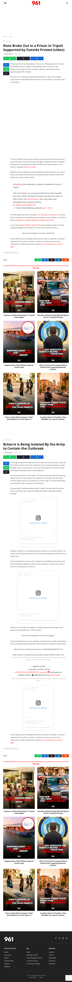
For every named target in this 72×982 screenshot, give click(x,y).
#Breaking (17, 184)
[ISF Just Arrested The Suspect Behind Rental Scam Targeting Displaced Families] (53, 342)
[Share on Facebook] (37, 58)
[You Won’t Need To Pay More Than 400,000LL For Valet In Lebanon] (53, 394)
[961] (36, 3)
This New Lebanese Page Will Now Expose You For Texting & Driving (53, 316)
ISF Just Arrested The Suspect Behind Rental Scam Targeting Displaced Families (53, 367)
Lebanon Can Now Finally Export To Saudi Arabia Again (19, 316)
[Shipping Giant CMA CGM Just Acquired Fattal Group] (19, 342)
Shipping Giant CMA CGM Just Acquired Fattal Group (19, 366)
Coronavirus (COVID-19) (11, 252)
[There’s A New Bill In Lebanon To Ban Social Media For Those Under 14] (19, 394)
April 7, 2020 (47, 208)
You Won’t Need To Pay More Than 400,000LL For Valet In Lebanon (53, 418)
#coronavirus (33, 199)
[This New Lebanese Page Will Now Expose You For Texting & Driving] (53, 292)
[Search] (67, 3)
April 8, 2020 (55, 675)
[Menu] (5, 3)
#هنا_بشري (43, 672)
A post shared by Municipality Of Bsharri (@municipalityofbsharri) (38, 620)
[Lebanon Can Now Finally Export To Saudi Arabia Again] (19, 292)
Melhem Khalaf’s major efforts (30, 225)
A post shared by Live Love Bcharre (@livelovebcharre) (38, 543)
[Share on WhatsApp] (9, 58)
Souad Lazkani (8, 54)
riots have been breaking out (47, 215)
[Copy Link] (23, 58)
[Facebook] (6, 65)
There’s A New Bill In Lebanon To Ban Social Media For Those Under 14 (19, 418)
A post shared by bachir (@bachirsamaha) (38, 727)
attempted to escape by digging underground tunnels (34, 220)
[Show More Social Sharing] (46, 58)
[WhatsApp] (6, 69)
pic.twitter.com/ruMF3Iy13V (24, 205)
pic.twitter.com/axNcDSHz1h (27, 672)
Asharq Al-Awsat (30, 167)
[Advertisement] (36, 21)
